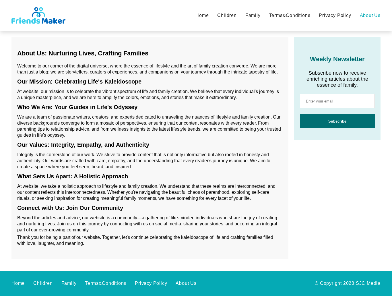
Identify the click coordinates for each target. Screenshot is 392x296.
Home (202, 15)
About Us (370, 15)
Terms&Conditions (290, 15)
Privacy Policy (335, 15)
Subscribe (337, 121)
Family (253, 15)
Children (226, 15)
